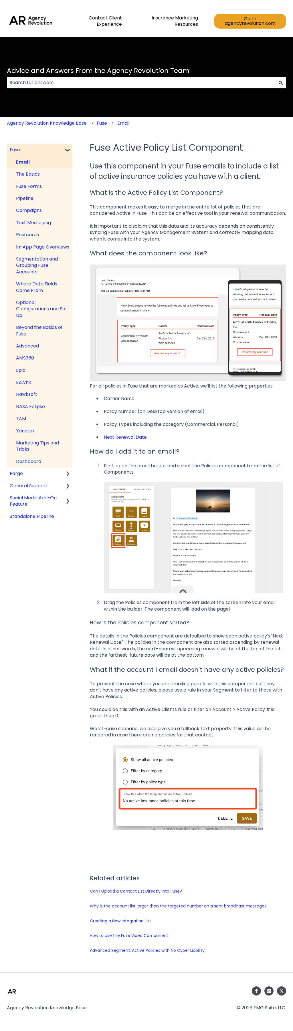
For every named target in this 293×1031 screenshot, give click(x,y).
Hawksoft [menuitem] (26, 394)
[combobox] (141, 82)
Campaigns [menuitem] (29, 210)
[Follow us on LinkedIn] (269, 991)
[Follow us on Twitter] (281, 991)
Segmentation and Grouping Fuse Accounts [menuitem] (37, 265)
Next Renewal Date (125, 437)
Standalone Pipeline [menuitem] (32, 516)
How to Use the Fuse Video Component (129, 935)
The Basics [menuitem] (28, 174)
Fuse (102, 123)
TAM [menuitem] (21, 418)
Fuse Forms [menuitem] (29, 186)
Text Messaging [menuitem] (33, 222)
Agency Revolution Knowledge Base (47, 123)
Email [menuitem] (23, 162)
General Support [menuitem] (28, 485)
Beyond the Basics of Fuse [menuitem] (39, 330)
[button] (67, 150)
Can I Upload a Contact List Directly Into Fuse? (136, 891)
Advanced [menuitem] (27, 346)
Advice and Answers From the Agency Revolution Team (98, 70)
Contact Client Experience (105, 21)
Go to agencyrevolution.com (250, 21)
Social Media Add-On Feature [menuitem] (33, 500)
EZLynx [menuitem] (23, 382)
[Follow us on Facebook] (256, 991)
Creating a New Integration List (120, 921)
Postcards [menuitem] (27, 234)
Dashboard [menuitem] (28, 461)
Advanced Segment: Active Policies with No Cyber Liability (147, 950)
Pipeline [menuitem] (24, 198)
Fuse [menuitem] (15, 149)
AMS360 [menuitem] (25, 358)
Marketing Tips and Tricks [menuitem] (37, 446)
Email (123, 123)
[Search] (280, 82)
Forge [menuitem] (16, 473)
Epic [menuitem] (20, 370)
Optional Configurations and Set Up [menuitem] (41, 309)
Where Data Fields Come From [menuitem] (36, 287)
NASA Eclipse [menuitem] (30, 406)
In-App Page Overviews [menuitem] (42, 247)
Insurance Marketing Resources (175, 21)
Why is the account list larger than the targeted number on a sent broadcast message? (178, 906)
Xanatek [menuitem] (25, 431)
